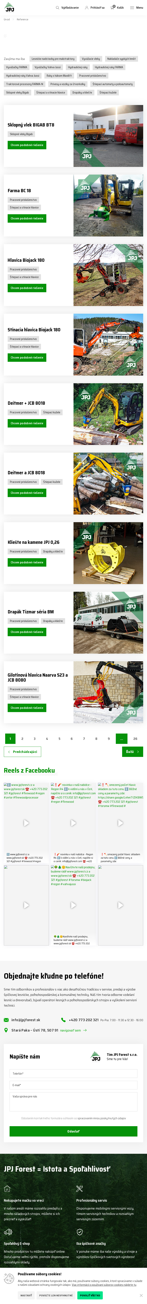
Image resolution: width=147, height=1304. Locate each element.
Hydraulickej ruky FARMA (109, 67)
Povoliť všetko (90, 1295)
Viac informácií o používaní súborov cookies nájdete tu (104, 1285)
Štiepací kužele (108, 92)
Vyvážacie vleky (91, 59)
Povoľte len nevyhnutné (56, 1295)
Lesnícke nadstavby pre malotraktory (53, 59)
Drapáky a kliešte (82, 92)
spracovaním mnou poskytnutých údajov (102, 1118)
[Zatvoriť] (141, 1295)
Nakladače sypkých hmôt (121, 59)
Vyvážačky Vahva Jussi (48, 67)
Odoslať (73, 1131)
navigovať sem (70, 1030)
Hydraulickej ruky (77, 67)
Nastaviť (26, 1295)
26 (135, 738)
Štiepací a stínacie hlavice (50, 92)
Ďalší (130, 751)
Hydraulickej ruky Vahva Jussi (22, 75)
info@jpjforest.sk (25, 1020)
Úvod (7, 19)
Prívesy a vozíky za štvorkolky (68, 84)
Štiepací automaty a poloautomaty (113, 84)
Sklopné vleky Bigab (17, 92)
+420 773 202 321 (106, 1020)
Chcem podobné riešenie (27, 145)
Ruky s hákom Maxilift (59, 75)
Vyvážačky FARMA (16, 67)
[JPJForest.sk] (9, 7)
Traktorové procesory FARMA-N (24, 84)
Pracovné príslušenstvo (92, 75)
